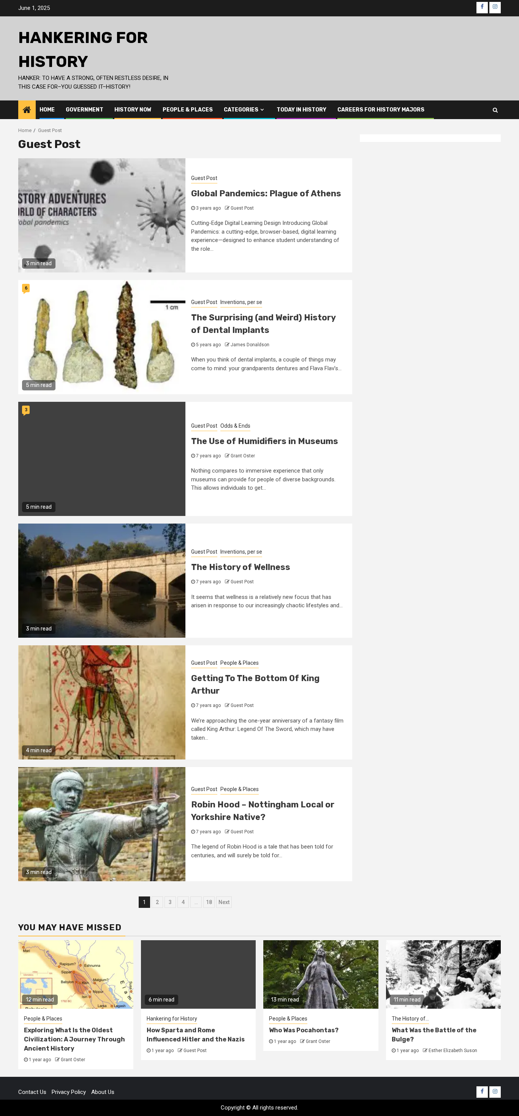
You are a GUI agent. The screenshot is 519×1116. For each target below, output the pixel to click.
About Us (102, 1092)
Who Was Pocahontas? (304, 1030)
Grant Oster (243, 455)
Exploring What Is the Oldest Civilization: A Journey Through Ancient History (74, 1039)
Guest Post (204, 178)
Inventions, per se (241, 302)
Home (47, 110)
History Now (133, 110)
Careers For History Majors (380, 110)
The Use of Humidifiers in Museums (264, 441)
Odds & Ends (235, 426)
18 (209, 902)
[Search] (495, 110)
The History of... (410, 1019)
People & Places (188, 110)
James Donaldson (250, 344)
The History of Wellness (240, 567)
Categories (241, 110)
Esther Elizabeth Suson (453, 1050)
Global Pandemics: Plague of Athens (266, 193)
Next (223, 902)
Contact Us (32, 1092)
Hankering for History (172, 1019)
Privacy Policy (69, 1092)
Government (84, 110)
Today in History (301, 110)
